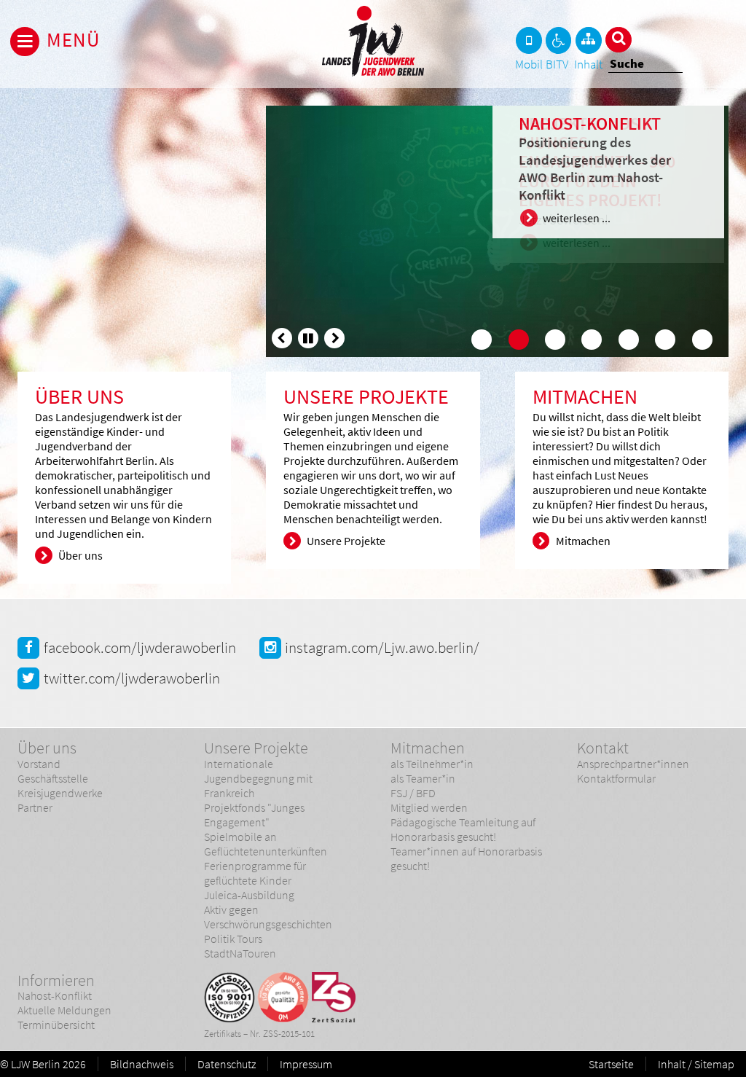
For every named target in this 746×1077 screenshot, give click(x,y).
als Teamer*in (422, 778)
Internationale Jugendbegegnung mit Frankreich (258, 778)
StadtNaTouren (240, 953)
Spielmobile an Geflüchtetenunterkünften (265, 843)
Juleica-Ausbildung (249, 895)
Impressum (306, 1064)
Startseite (611, 1064)
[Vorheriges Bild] (282, 338)
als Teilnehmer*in (432, 763)
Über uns (46, 747)
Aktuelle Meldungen (64, 1010)
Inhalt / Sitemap (696, 1064)
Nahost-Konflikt (54, 995)
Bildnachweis (141, 1064)
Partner (34, 807)
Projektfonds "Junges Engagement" (254, 814)
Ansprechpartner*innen (633, 763)
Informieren (56, 980)
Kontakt (603, 747)
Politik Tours (233, 938)
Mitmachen (427, 747)
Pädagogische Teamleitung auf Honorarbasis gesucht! (462, 829)
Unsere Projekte (256, 747)
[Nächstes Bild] (334, 338)
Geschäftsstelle (52, 778)
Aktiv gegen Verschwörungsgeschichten (268, 916)
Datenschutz (226, 1064)
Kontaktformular (616, 778)
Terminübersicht (56, 1024)
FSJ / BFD (413, 793)
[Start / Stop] (308, 338)
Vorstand (38, 763)
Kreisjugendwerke (60, 793)
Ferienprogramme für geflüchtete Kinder (255, 873)
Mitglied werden (429, 807)
